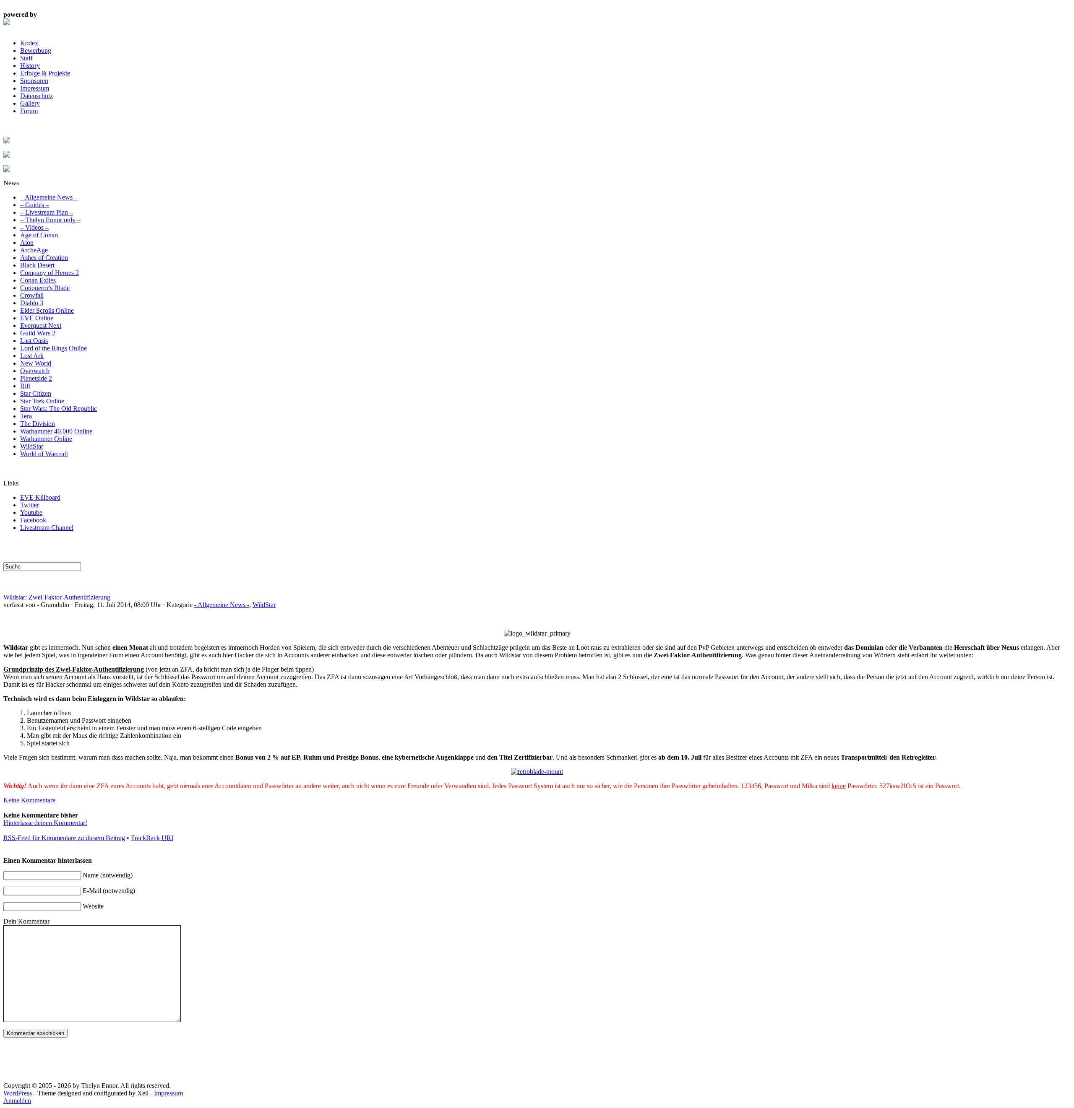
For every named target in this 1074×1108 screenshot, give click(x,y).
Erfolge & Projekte (45, 73)
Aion (27, 242)
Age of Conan (39, 235)
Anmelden (17, 1100)
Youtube (31, 512)
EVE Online (36, 318)
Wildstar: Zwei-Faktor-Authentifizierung (56, 597)
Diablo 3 (31, 302)
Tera (26, 416)
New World (35, 363)
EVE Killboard (40, 497)
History (30, 65)
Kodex (29, 43)
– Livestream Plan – (46, 212)
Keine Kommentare (29, 800)
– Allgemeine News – (49, 197)
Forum (29, 110)
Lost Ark (32, 355)
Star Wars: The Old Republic (58, 408)
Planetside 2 (36, 378)
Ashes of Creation (44, 257)
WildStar (31, 446)
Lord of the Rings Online (53, 348)
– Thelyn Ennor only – (50, 219)
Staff (26, 58)
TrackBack (152, 837)
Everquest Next (40, 325)
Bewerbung (35, 50)
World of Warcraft (44, 453)
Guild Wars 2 (37, 333)
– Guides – (34, 204)
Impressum (34, 88)
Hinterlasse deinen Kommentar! (45, 822)
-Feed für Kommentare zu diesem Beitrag (64, 837)
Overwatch (35, 370)
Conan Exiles (38, 280)
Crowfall (32, 295)
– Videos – (34, 227)
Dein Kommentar (26, 921)
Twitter (29, 505)
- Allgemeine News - (221, 604)
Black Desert (37, 265)
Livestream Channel (46, 527)
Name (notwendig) (108, 875)
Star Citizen (35, 393)
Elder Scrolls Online (47, 310)
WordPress (17, 1093)
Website (93, 906)
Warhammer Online (46, 438)
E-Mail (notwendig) (109, 890)
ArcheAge (34, 250)
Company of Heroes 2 (49, 272)
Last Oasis (34, 340)
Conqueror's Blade (45, 287)
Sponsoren (34, 80)
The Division (37, 423)
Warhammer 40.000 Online (56, 431)
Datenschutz (36, 95)
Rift (25, 385)
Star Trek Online (42, 401)
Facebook (33, 520)
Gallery (30, 103)
